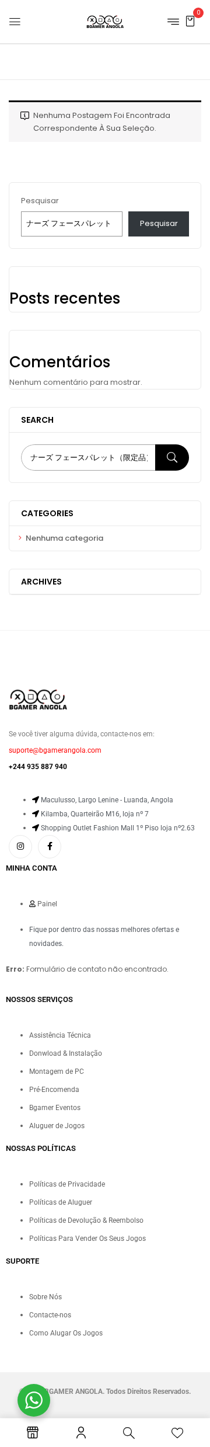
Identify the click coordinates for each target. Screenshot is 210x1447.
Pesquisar (40, 200)
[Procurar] (172, 457)
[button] (190, 20)
